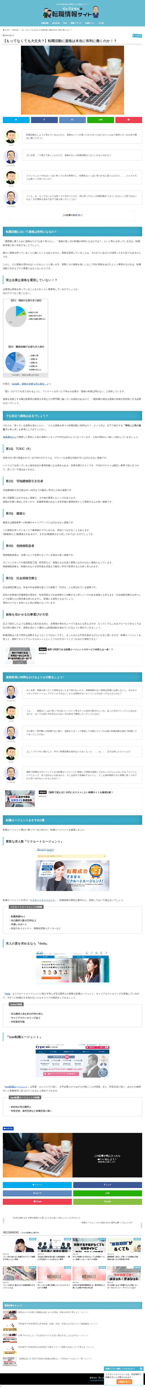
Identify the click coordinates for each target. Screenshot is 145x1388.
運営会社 (93, 1378)
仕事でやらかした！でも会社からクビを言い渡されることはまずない (53, 1335)
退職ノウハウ (76, 23)
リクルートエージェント (42, 900)
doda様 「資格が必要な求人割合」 (29, 383)
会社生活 (56, 23)
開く (80, 215)
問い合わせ (103, 1378)
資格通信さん (9, 437)
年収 (65, 23)
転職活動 (45, 23)
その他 (101, 23)
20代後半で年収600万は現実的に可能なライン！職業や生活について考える (56, 1347)
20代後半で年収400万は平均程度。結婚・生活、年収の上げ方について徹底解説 (58, 1323)
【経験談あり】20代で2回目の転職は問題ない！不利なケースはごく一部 (55, 1358)
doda (7, 993)
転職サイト (90, 23)
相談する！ (124, 1381)
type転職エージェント (16, 1086)
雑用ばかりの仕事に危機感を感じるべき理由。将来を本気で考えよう (53, 1312)
